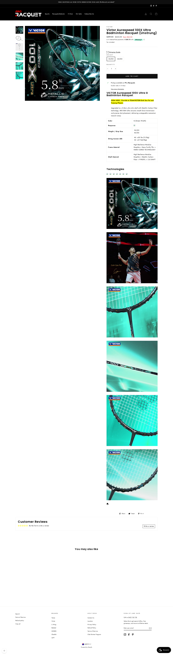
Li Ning (54, 624)
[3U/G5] (27, 594)
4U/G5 (119, 59)
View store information (117, 89)
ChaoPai (54, 634)
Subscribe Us (89, 14)
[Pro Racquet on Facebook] (129, 634)
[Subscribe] (150, 628)
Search (17, 614)
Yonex (53, 618)
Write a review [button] (149, 526)
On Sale (79, 14)
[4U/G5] (30, 594)
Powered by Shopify (86, 647)
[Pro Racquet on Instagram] (125, 634)
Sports (47, 14)
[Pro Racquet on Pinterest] (133, 634)
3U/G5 (110, 59)
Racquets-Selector (58, 14)
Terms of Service (20, 617)
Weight (110, 55)
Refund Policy (92, 628)
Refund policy (19, 620)
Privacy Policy (92, 624)
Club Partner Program (94, 634)
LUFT (53, 638)
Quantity (111, 64)
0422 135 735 (132, 617)
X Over (70, 14)
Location (90, 621)
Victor (110, 27)
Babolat (54, 628)
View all (17, 624)
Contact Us (91, 618)
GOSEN (54, 631)
